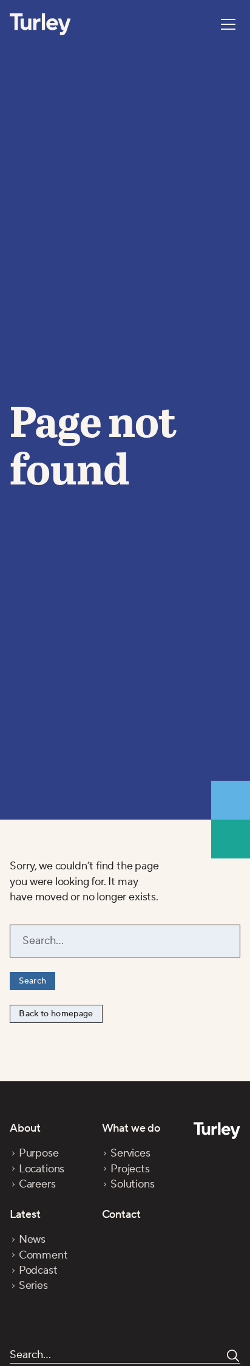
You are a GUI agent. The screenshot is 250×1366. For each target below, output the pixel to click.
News (32, 1239)
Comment (43, 1255)
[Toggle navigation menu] (228, 24)
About (25, 1128)
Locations (41, 1169)
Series (33, 1286)
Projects (130, 1169)
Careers (37, 1184)
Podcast (38, 1270)
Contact (121, 1215)
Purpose (38, 1153)
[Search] (233, 1355)
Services (130, 1153)
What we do (131, 1128)
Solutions (132, 1184)
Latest (25, 1215)
